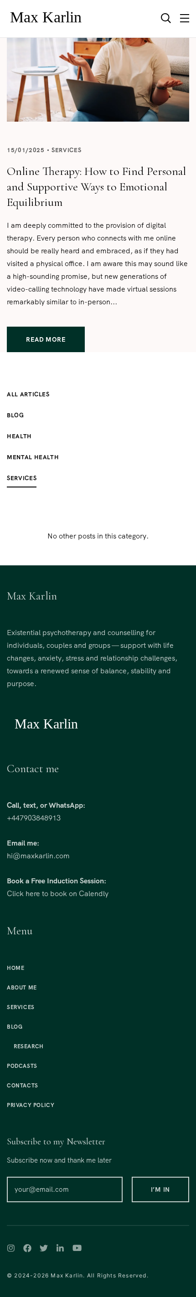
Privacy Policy (30, 1105)
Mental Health (33, 457)
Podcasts (22, 1066)
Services (66, 150)
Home (15, 968)
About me (22, 987)
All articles (28, 394)
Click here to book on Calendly (57, 893)
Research (29, 1046)
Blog (15, 415)
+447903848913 (34, 818)
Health (19, 436)
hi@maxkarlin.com (38, 856)
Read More (46, 339)
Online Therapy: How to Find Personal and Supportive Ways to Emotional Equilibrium (96, 186)
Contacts (22, 1085)
